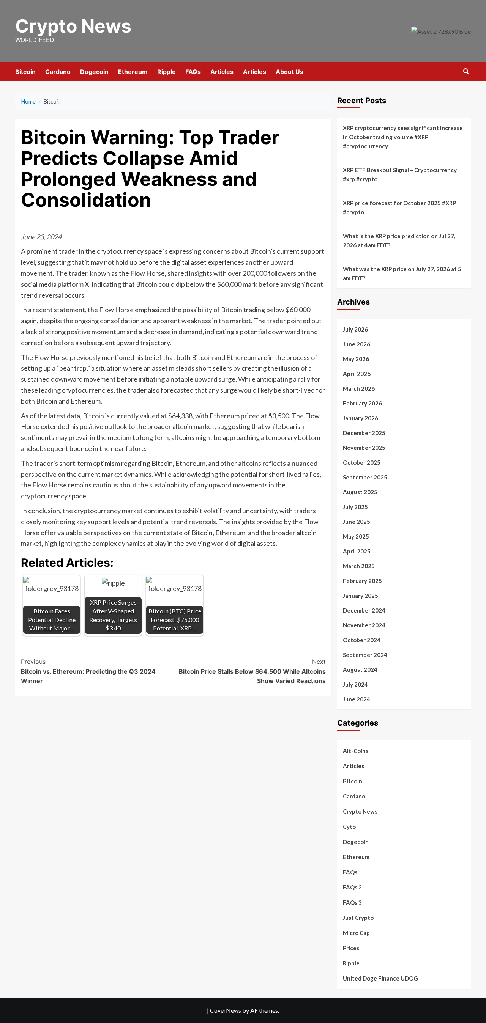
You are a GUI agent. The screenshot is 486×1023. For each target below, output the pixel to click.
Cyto (349, 826)
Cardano (58, 71)
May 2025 (356, 536)
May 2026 (356, 358)
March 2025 (359, 566)
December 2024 (364, 610)
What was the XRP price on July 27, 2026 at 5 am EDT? (402, 273)
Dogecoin (94, 71)
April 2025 (357, 551)
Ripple (166, 71)
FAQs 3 (352, 902)
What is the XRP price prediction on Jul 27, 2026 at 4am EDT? (399, 240)
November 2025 (364, 447)
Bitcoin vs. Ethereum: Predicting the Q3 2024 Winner (88, 671)
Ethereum (133, 71)
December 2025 (364, 432)
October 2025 (361, 462)
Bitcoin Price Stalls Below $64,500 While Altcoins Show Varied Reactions (252, 671)
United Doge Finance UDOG (380, 978)
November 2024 (364, 625)
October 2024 (361, 639)
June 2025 (356, 521)
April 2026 (357, 373)
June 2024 (356, 699)
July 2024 (355, 684)
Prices (351, 947)
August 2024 (360, 669)
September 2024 (365, 654)
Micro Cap (356, 932)
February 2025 (362, 580)
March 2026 (359, 388)
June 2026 (356, 344)
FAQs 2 (352, 887)
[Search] (466, 71)
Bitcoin (25, 71)
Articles (222, 71)
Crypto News (73, 26)
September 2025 (365, 477)
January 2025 (360, 595)
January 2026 (360, 418)
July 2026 (355, 329)
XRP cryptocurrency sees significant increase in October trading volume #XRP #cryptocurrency (403, 136)
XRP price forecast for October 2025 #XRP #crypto (399, 207)
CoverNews (225, 1010)
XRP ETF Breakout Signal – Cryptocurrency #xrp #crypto (400, 174)
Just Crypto (358, 917)
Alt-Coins (355, 750)
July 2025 (355, 506)
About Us (289, 71)
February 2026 (362, 403)
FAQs (193, 71)
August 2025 (360, 492)
